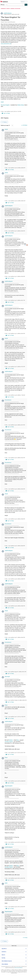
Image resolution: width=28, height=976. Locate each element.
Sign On (22, 1)
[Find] (26, 5)
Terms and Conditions (18, 967)
